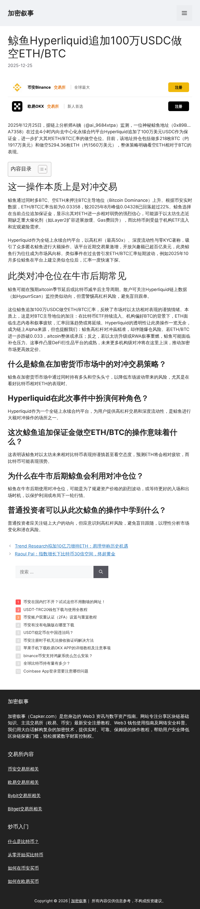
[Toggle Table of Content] (40, 169)
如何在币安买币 (23, 868)
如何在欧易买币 (23, 881)
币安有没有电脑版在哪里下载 (48, 624)
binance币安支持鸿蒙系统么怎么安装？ (58, 655)
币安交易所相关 (23, 769)
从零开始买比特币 (25, 854)
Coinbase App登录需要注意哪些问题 (55, 671)
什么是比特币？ (23, 841)
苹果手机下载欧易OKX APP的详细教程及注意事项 (67, 647)
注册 (178, 87)
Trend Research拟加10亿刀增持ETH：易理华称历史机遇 (71, 546)
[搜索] (100, 572)
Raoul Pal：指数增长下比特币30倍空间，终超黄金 (65, 553)
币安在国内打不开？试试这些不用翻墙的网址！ (64, 601)
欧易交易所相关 (23, 782)
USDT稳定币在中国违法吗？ (48, 632)
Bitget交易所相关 (25, 808)
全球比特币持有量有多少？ (46, 663)
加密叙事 (21, 13)
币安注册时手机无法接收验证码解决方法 (58, 640)
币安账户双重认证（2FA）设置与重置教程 (60, 617)
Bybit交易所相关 (24, 795)
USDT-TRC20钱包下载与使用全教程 (55, 609)
